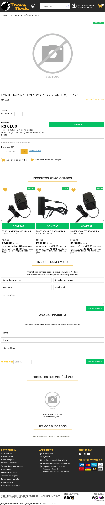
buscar (67, 6)
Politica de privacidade (10, 463)
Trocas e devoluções (9, 476)
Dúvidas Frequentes (9, 472)
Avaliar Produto (95, 361)
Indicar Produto (95, 309)
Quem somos (6, 453)
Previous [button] (2, 220)
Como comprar (7, 460)
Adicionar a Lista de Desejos (48, 159)
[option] (18, 220)
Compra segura (7, 456)
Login (91, 5)
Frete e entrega (7, 482)
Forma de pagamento (10, 479)
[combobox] (18, 114)
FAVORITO (5, 190)
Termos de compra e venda (12, 466)
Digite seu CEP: (7, 147)
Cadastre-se (86, 7)
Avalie (101, 99)
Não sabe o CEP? (35, 151)
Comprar (18, 226)
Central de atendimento (10, 485)
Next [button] (103, 220)
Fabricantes (6, 469)
